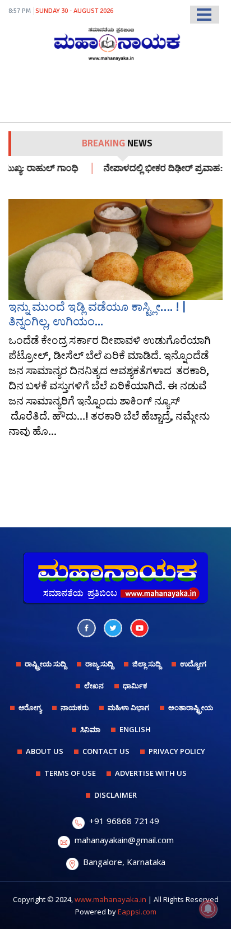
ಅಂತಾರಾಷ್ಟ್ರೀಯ (190, 707)
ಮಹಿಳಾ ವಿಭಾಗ (128, 707)
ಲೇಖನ (94, 685)
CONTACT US (106, 751)
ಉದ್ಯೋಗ (193, 664)
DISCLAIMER (115, 795)
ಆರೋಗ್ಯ (30, 707)
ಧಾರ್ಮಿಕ (135, 685)
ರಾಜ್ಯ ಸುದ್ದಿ (99, 664)
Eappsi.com (137, 912)
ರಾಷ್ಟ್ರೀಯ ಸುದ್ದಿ (45, 664)
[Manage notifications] (208, 909)
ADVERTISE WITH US (151, 773)
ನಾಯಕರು (75, 707)
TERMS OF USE (70, 773)
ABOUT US (44, 751)
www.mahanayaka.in (110, 899)
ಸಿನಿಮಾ (90, 729)
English (135, 729)
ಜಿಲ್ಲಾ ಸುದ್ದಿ (146, 664)
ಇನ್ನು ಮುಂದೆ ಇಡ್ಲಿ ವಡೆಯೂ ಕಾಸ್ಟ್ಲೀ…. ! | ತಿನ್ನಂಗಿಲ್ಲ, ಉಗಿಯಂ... (97, 314)
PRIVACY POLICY (177, 751)
